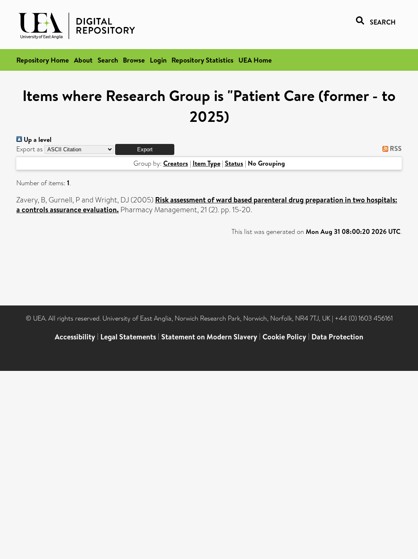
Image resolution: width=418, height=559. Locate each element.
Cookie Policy (284, 337)
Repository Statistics (202, 60)
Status (234, 163)
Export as (29, 149)
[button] (144, 149)
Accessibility (75, 337)
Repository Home (42, 60)
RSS (395, 148)
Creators (175, 163)
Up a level (36, 139)
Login (158, 60)
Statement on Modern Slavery (209, 337)
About (83, 60)
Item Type (206, 163)
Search (108, 60)
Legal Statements (128, 337)
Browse (134, 60)
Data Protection (337, 337)
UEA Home (255, 60)
